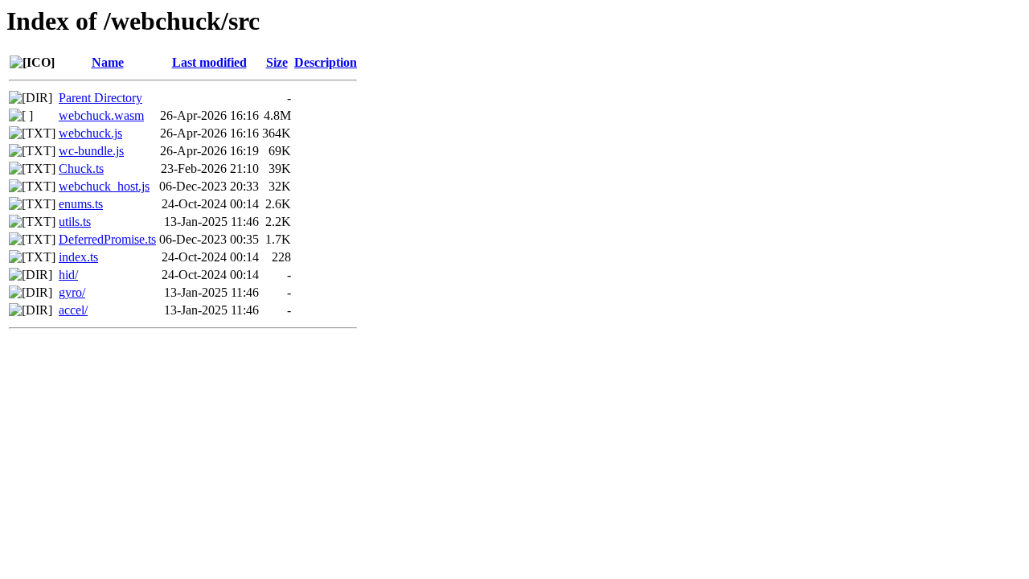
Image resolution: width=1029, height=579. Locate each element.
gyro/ (72, 292)
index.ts (78, 257)
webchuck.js (90, 133)
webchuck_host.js (104, 186)
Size (277, 62)
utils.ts (75, 221)
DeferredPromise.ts (107, 239)
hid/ (68, 274)
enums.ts (81, 204)
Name (108, 62)
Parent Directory (100, 98)
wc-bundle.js (91, 151)
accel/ (73, 310)
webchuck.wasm (101, 115)
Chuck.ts (81, 168)
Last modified (209, 62)
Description (325, 62)
